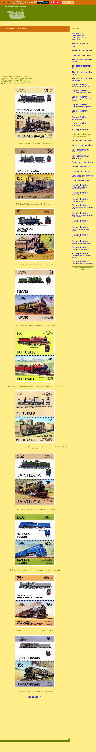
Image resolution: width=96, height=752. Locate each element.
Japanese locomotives (82, 176)
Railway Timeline (80, 129)
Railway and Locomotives (79, 36)
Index (4, 23)
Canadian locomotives (82, 162)
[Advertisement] (35, 56)
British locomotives (80, 151)
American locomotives (82, 141)
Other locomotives (80, 180)
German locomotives (81, 171)
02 (13, 23)
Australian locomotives (82, 145)
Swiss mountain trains (82, 50)
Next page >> (34, 697)
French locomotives (81, 167)
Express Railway (81, 85)
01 (10, 23)
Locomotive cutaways (82, 55)
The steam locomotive (82, 61)
